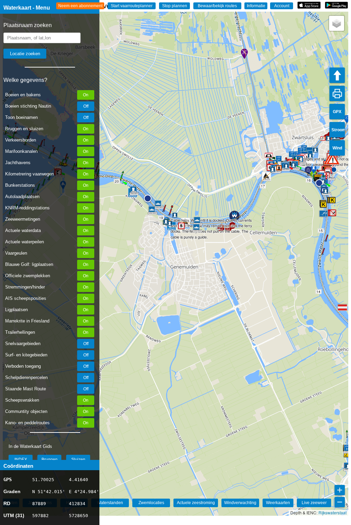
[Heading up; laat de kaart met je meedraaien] (337, 75)
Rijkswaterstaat (332, 512)
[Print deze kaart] (337, 93)
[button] (333, 159)
